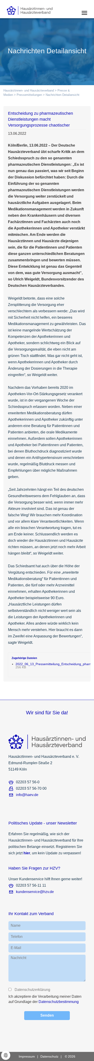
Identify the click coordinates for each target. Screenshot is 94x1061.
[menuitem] (29, 1056)
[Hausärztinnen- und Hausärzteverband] (36, 9)
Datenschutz (49, 1056)
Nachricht (18, 958)
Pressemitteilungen (29, 95)
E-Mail (16, 948)
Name (16, 925)
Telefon (17, 937)
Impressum (27, 1056)
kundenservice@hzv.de (35, 892)
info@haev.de (27, 795)
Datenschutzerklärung (32, 990)
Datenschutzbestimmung (59, 1002)
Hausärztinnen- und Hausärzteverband (28, 90)
